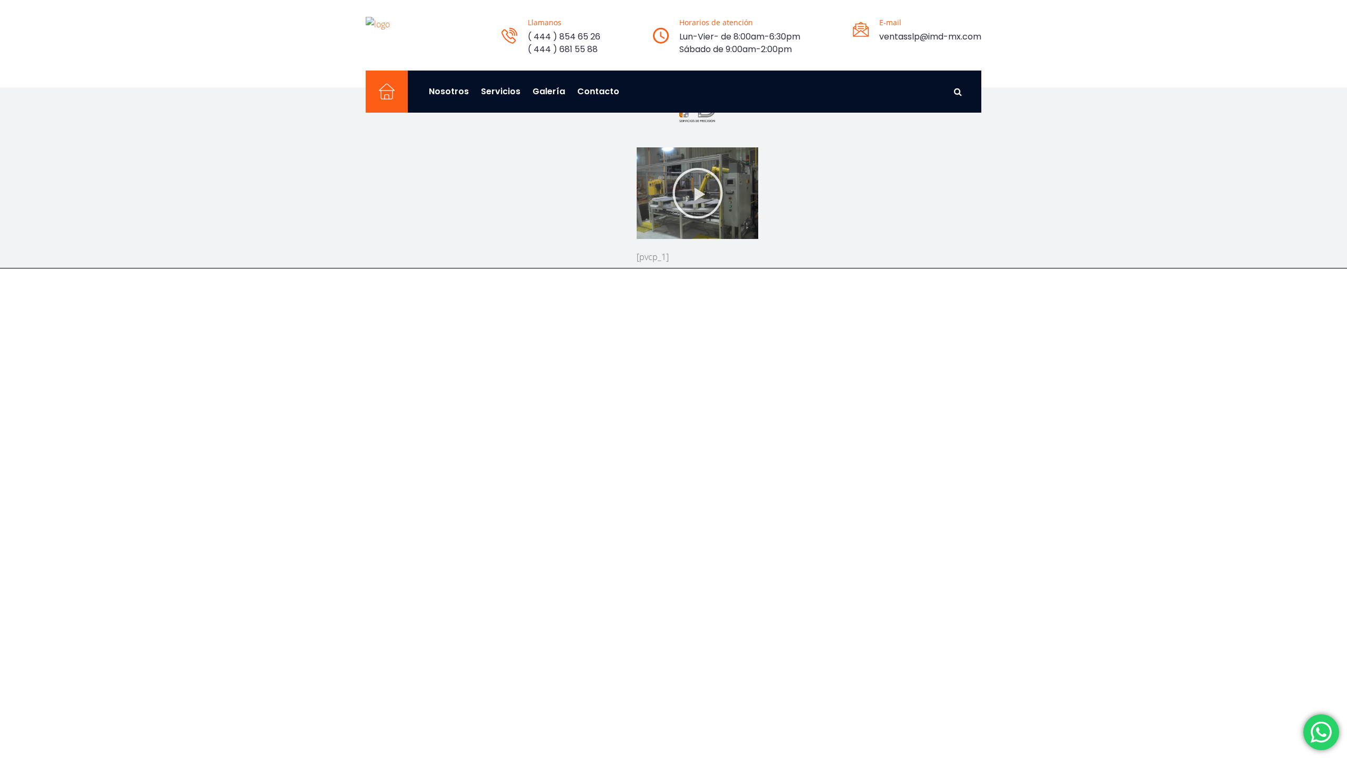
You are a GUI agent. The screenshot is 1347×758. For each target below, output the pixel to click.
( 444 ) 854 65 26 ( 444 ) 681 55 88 (564, 43)
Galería (548, 91)
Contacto (598, 91)
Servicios (500, 91)
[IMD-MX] (378, 24)
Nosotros (449, 91)
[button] (697, 193)
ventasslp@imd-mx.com (930, 37)
